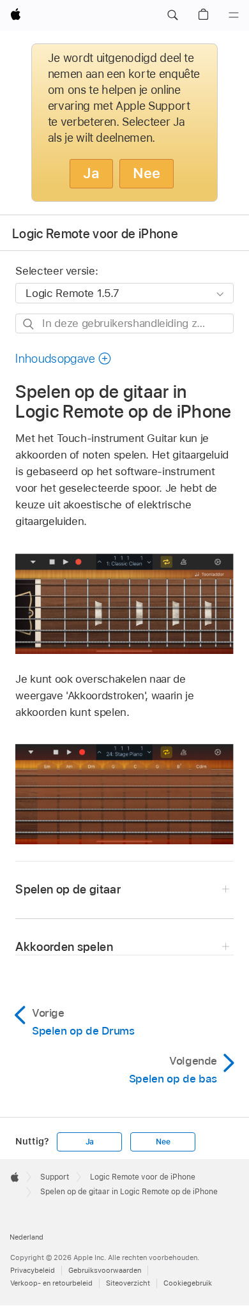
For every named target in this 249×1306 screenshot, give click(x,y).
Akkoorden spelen (63, 946)
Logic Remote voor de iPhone (95, 233)
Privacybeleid (32, 1270)
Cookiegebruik (187, 1283)
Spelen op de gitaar (68, 889)
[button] (172, 15)
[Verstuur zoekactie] (29, 324)
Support (54, 1177)
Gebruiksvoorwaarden (104, 1270)
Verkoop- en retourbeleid (51, 1283)
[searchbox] (124, 323)
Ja (91, 173)
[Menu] (233, 15)
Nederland (26, 1237)
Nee (146, 173)
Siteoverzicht (128, 1283)
